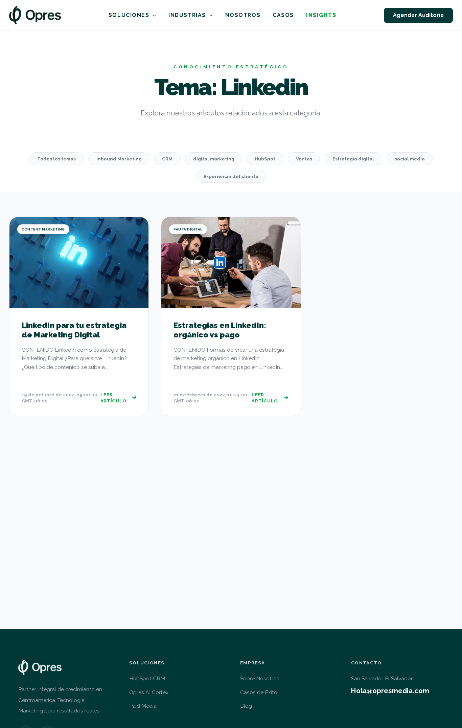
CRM (167, 158)
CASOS (283, 15)
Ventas (304, 158)
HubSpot (265, 158)
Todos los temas (56, 158)
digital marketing (213, 158)
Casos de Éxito (258, 692)
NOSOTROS (243, 15)
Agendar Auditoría (418, 15)
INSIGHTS (321, 15)
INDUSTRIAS (187, 15)
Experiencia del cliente (231, 176)
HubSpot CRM (147, 678)
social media (410, 158)
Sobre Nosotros (259, 678)
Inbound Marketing (119, 158)
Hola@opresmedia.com (390, 691)
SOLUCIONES (129, 15)
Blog (246, 706)
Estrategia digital (353, 158)
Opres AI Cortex (148, 692)
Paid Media (143, 706)
